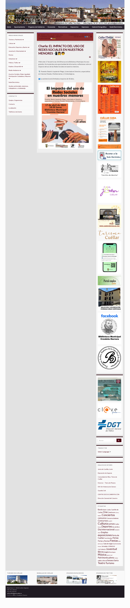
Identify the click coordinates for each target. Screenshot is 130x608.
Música (102, 554)
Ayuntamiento (19, 27)
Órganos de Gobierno (36, 27)
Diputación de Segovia (105, 473)
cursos (111, 523)
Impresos (85, 27)
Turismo (110, 563)
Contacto (12, 104)
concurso (102, 518)
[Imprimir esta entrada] (90, 57)
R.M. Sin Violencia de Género (107, 487)
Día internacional (106, 529)
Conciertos (108, 515)
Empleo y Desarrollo (15, 66)
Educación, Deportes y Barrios (18, 47)
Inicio (9, 27)
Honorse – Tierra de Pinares (107, 483)
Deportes (107, 526)
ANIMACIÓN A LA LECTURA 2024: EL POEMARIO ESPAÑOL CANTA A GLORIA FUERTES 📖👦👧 (50, 36)
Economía (51, 27)
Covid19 (110, 521)
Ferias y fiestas (104, 541)
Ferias (116, 538)
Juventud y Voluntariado (16, 51)
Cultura (11, 43)
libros (101, 551)
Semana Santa (113, 560)
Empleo (104, 532)
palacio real (109, 555)
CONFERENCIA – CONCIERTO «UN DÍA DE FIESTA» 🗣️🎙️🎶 (80, 36)
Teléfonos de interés (15, 112)
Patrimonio (103, 557)
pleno (111, 557)
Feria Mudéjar (108, 538)
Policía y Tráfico (14, 62)
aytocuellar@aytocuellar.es (14, 593)
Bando (100, 510)
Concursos (103, 520)
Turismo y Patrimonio (15, 39)
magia (106, 552)
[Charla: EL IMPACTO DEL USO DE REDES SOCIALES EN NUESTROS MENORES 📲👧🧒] (65, 115)
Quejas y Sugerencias (15, 100)
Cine (105, 512)
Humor (99, 546)
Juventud (111, 548)
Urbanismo (12, 59)
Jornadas (105, 546)
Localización (12, 108)
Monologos (112, 552)
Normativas (62, 27)
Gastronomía (117, 544)
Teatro (101, 563)
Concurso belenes (113, 518)
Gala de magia (108, 544)
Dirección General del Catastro (107, 498)
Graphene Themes (22, 595)
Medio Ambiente (14, 70)
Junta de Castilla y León (105, 469)
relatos (116, 558)
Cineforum (111, 512)
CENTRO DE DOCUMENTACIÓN (108, 494)
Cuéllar (117, 524)
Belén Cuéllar (107, 510)
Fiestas (11, 55)
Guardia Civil (102, 490)
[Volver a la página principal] (65, 12)
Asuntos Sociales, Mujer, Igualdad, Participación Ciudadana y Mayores (20, 75)
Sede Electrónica (116, 27)
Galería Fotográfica (99, 27)
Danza (99, 527)
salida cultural (102, 560)
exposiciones (105, 535)
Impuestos (74, 27)
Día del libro (116, 527)
